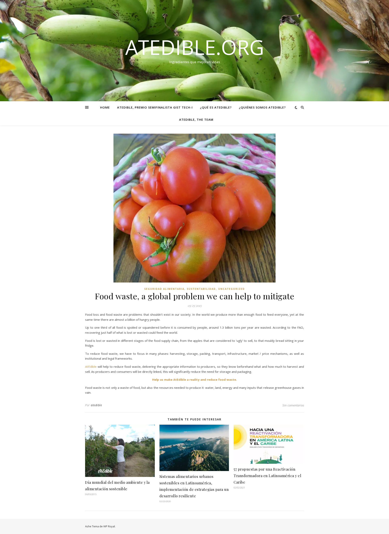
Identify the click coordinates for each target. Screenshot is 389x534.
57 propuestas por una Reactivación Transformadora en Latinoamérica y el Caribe (267, 476)
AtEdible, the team (196, 119)
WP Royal (109, 526)
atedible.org (194, 47)
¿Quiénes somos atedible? (262, 107)
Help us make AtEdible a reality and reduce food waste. (194, 379)
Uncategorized (231, 289)
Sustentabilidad (201, 289)
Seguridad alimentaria (164, 289)
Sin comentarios (293, 405)
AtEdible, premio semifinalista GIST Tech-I (155, 107)
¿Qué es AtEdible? (216, 107)
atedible (96, 405)
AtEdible (91, 367)
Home (105, 107)
